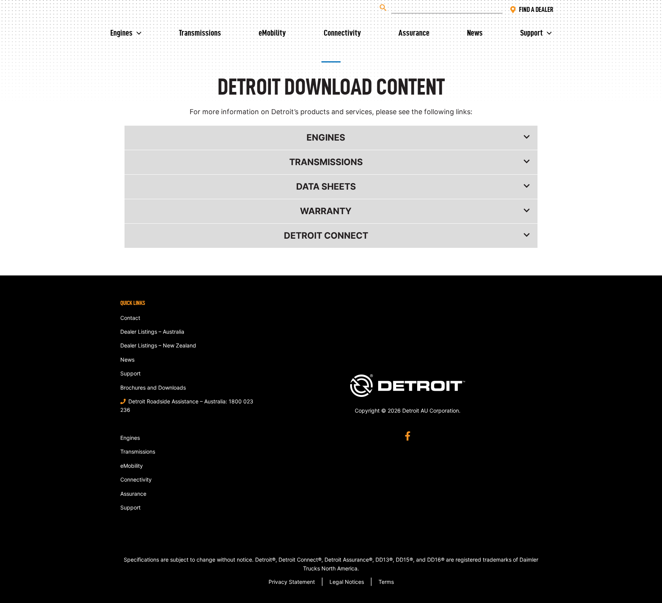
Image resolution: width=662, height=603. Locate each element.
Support (531, 32)
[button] (331, 138)
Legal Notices (346, 581)
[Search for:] (439, 8)
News (475, 32)
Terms (386, 581)
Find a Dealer (536, 9)
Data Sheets (326, 186)
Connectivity (342, 32)
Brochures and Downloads (153, 387)
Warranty (326, 211)
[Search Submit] (383, 8)
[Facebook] (407, 436)
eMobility (272, 32)
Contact (130, 318)
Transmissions (200, 32)
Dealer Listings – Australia (152, 331)
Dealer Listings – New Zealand (158, 345)
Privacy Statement (292, 581)
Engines (121, 32)
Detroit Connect (326, 235)
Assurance (413, 32)
